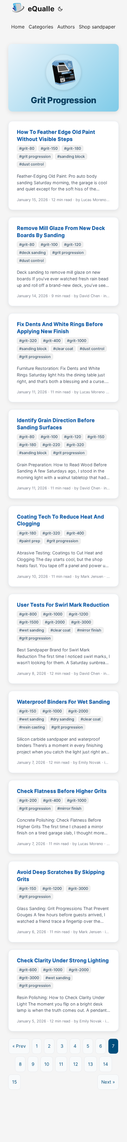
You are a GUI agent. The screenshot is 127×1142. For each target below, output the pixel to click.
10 (46, 1064)
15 (14, 1082)
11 (61, 1064)
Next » (108, 1082)
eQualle (41, 8)
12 (75, 1064)
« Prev (19, 1046)
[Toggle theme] (60, 9)
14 (105, 1064)
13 (90, 1064)
